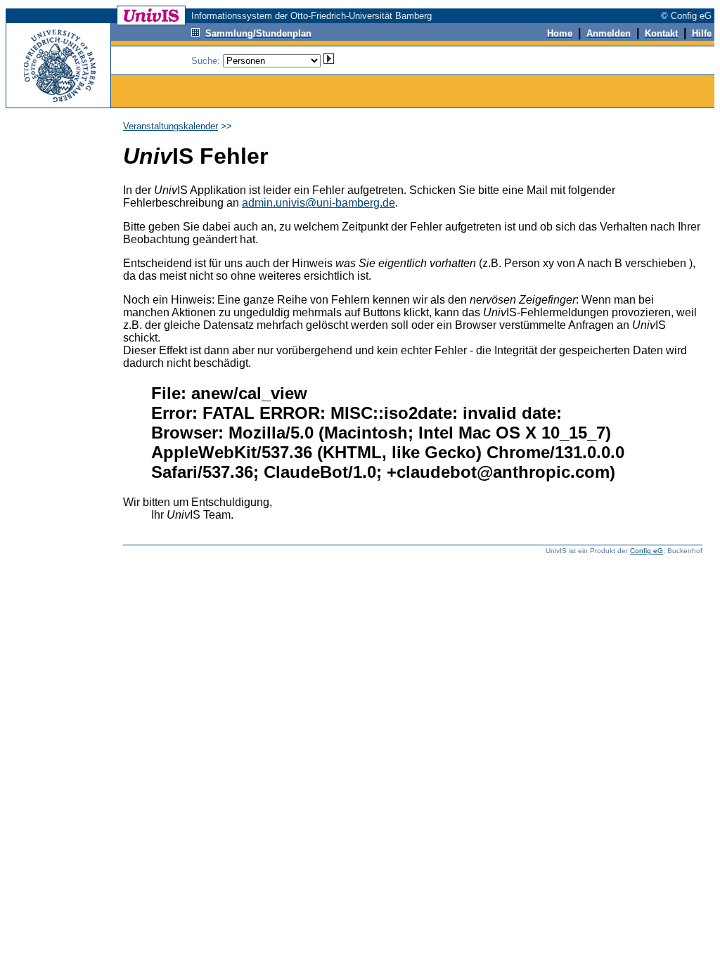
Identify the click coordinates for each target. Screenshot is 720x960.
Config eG (646, 550)
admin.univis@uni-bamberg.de (318, 203)
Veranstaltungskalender (170, 126)
